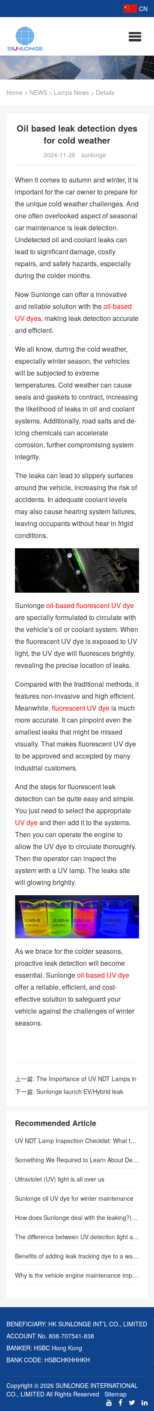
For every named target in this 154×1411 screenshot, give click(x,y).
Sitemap (115, 1394)
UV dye (27, 822)
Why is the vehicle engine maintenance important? (77, 1275)
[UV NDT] (25, 37)
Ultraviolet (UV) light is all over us (59, 1179)
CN (143, 8)
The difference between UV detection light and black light (77, 1236)
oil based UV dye (103, 975)
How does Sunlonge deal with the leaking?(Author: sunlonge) (77, 1217)
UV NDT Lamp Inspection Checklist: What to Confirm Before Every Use (77, 1140)
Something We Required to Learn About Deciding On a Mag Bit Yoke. (77, 1159)
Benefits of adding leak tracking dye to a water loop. (77, 1256)
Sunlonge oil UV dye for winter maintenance (74, 1198)
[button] (135, 36)
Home (14, 92)
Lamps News (71, 92)
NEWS (38, 92)
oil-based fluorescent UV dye (90, 605)
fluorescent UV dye (81, 708)
